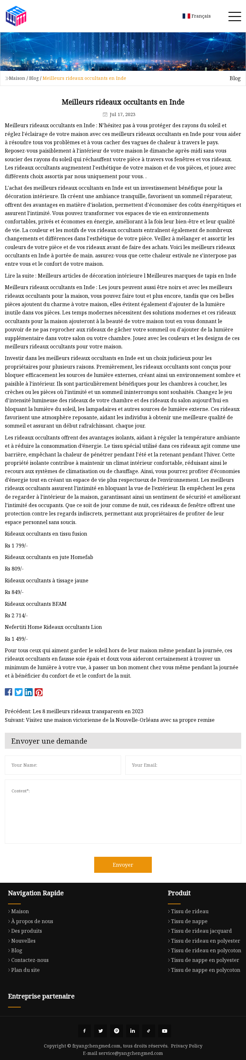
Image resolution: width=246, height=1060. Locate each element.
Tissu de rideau (190, 911)
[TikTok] (148, 1030)
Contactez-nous (30, 960)
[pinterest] (116, 1030)
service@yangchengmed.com (131, 1053)
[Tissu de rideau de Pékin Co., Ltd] (16, 16)
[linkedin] (132, 1030)
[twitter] (100, 1030)
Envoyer (123, 864)
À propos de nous (32, 921)
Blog (34, 78)
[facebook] (84, 1030)
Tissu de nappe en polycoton (205, 969)
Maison (17, 78)
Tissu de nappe (189, 921)
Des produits (26, 930)
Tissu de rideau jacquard (201, 930)
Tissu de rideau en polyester (205, 940)
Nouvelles (23, 940)
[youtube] (164, 1030)
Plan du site (25, 969)
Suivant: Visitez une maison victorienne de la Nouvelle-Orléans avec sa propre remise (110, 719)
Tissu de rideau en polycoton (206, 950)
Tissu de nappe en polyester (205, 960)
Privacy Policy (186, 1046)
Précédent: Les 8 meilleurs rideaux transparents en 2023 (74, 711)
